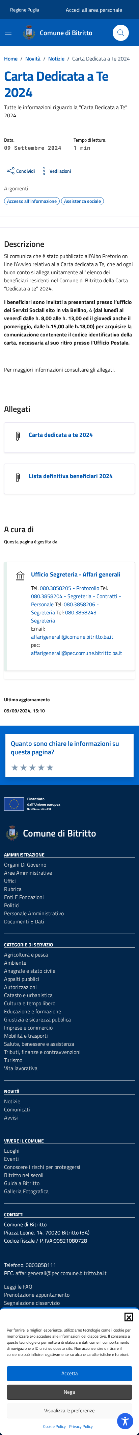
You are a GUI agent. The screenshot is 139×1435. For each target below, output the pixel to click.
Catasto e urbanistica (28, 995)
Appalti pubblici (21, 979)
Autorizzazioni (20, 987)
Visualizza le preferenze (69, 1410)
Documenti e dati (24, 921)
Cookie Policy (54, 1426)
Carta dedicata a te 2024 (61, 434)
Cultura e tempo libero (29, 1003)
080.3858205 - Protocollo (70, 588)
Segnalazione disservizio (32, 1303)
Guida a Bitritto (21, 1183)
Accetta (69, 1373)
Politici (12, 905)
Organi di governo (25, 865)
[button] (129, 1317)
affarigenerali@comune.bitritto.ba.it (72, 637)
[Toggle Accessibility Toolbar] (125, 1421)
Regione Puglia (24, 9)
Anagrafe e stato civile (29, 971)
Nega (69, 1392)
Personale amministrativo (34, 913)
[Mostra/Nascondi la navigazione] (8, 32)
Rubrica (13, 889)
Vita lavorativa (20, 1068)
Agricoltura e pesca (26, 954)
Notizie (12, 1101)
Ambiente (15, 963)
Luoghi (12, 1151)
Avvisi (11, 1117)
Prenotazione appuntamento (37, 1295)
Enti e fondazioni (24, 897)
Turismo (13, 1060)
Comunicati (17, 1109)
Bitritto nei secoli (24, 1175)
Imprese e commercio (28, 1028)
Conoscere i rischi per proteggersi (42, 1167)
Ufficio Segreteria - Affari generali (75, 574)
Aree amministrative (28, 873)
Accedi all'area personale (94, 10)
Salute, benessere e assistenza (39, 1044)
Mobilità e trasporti (26, 1036)
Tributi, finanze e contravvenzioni (42, 1052)
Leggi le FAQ (18, 1287)
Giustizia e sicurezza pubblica (37, 1019)
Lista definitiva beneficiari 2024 (71, 475)
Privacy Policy (81, 1426)
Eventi (11, 1159)
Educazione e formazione (32, 1011)
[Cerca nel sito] (121, 33)
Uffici (10, 881)
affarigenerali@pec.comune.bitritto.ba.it (76, 653)
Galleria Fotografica (26, 1191)
